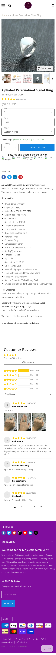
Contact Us (33, 639)
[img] (19, 403)
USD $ (5, 619)
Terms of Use (21, 639)
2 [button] (21, 506)
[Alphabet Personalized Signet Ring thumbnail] (6, 79)
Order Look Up (7, 642)
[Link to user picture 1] (10, 422)
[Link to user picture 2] (24, 422)
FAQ (42, 639)
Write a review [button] (28, 362)
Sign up (8, 603)
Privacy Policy (6, 639)
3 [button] (28, 506)
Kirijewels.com (14, 94)
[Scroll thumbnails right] (51, 78)
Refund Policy (21, 642)
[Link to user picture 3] (39, 422)
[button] (8, 99)
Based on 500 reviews (13, 358)
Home (4, 15)
